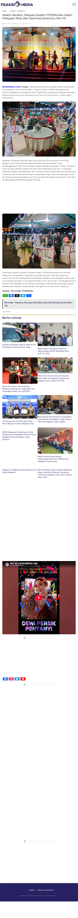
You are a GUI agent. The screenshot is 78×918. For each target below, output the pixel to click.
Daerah (12, 11)
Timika (8, 311)
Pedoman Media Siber (45, 890)
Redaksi (32, 890)
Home (4, 11)
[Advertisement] (39, 197)
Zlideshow (21, 11)
